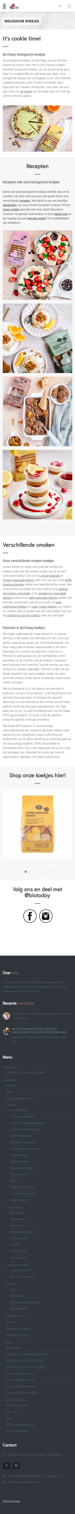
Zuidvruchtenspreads (22, 1193)
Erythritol (15, 1245)
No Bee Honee (18, 1238)
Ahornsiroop (17, 1213)
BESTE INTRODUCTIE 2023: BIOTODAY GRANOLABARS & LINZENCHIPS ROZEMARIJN (39, 1030)
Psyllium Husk (19, 1251)
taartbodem (10, 205)
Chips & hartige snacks (20, 1098)
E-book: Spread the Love (20, 1380)
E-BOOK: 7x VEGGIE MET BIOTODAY (27, 1354)
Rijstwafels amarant (22, 1276)
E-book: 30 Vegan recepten (22, 1393)
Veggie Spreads (19, 1200)
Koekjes (11, 1085)
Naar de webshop (16, 1335)
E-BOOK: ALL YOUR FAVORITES (24, 1361)
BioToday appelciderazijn (25, 1302)
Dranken (11, 1284)
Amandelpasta (18, 1110)
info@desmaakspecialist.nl (24, 1482)
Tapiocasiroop (18, 1257)
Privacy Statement (17, 1431)
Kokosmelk (16, 1296)
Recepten (8, 1342)
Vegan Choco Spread (22, 1187)
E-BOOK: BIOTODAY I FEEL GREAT (26, 1073)
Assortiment (10, 1080)
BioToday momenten (18, 1329)
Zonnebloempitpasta (22, 1168)
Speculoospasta (19, 1161)
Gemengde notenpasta (23, 1142)
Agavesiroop (17, 1219)
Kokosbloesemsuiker (22, 1232)
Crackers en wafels (17, 1265)
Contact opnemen (17, 1405)
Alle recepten (14, 1348)
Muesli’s (11, 1322)
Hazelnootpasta (19, 1155)
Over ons (11, 1412)
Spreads (11, 1105)
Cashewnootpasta (21, 1136)
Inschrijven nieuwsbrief (20, 1425)
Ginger (14, 1289)
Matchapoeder (18, 1308)
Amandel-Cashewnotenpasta (27, 1123)
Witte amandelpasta (22, 1116)
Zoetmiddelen (14, 1207)
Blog (9, 1418)
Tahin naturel (18, 1174)
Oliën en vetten (15, 1316)
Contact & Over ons (14, 1400)
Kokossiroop (17, 1225)
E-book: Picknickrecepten (21, 1386)
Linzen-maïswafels (21, 1270)
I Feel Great (10, 1067)
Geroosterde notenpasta (24, 1148)
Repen (10, 1092)
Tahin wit (15, 1180)
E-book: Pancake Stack (19, 1373)
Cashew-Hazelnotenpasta (25, 1129)
